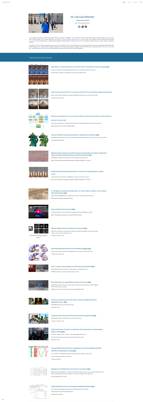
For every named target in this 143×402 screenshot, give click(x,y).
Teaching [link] (129, 2)
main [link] (124, 2)
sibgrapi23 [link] (136, 2)
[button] (141, 2)
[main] (82, 19)
